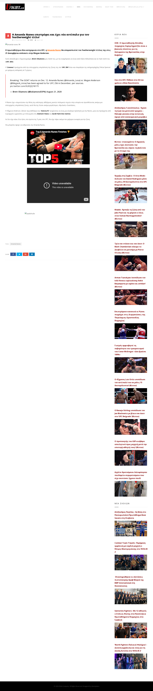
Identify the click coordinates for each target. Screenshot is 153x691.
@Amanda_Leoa (72, 80)
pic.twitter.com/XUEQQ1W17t (24, 86)
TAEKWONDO (57, 17)
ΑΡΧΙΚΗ (45, 7)
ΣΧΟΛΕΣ (69, 7)
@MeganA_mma (18, 83)
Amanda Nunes (54, 50)
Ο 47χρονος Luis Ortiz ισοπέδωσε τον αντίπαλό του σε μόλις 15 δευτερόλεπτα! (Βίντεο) (130, 382)
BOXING (99, 7)
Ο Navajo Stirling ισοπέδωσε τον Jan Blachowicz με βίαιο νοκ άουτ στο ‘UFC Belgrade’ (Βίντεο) (130, 413)
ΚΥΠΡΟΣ (68, 17)
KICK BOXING (88, 7)
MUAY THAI (109, 7)
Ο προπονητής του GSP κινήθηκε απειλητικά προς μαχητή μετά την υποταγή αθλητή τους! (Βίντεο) (131, 444)
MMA (78, 7)
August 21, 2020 (54, 91)
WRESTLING (121, 7)
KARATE (46, 17)
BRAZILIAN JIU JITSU (135, 7)
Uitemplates (95, 686)
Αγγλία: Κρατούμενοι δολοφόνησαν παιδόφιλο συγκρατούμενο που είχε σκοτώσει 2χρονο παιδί (131, 475)
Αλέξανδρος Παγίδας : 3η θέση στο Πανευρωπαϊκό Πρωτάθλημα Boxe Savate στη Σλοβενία (130, 515)
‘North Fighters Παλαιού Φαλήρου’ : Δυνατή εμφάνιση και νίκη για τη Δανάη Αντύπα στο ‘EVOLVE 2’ (131, 648)
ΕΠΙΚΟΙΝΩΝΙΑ (58, 7)
